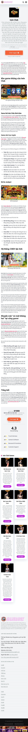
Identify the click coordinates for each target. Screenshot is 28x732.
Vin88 (2, 710)
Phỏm (13, 117)
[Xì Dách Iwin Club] (7, 567)
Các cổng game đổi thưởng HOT (10, 657)
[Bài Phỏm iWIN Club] (21, 494)
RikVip (2, 676)
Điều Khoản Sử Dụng (19, 723)
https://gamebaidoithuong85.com (10, 652)
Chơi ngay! (13, 53)
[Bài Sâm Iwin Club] (7, 529)
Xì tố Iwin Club (21, 536)
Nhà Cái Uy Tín (5, 684)
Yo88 (2, 691)
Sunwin (3, 668)
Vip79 (2, 697)
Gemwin (3, 694)
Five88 (2, 705)
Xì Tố (8, 274)
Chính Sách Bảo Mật (9, 723)
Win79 (2, 681)
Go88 (2, 665)
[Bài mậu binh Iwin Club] (21, 462)
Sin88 (2, 702)
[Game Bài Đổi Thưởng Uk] (7, 2)
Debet (2, 700)
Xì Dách (11, 274)
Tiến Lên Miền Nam (7, 117)
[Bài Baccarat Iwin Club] (7, 462)
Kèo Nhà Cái (4, 686)
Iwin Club (3, 678)
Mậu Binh (9, 206)
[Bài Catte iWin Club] (7, 494)
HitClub (3, 670)
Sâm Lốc (16, 117)
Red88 (2, 708)
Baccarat (24, 137)
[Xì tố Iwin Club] (21, 529)
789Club (3, 673)
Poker (5, 206)
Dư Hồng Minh (14, 654)
